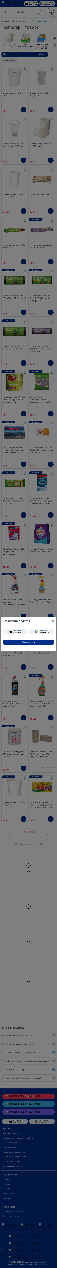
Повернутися (28, 642)
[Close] (53, 621)
